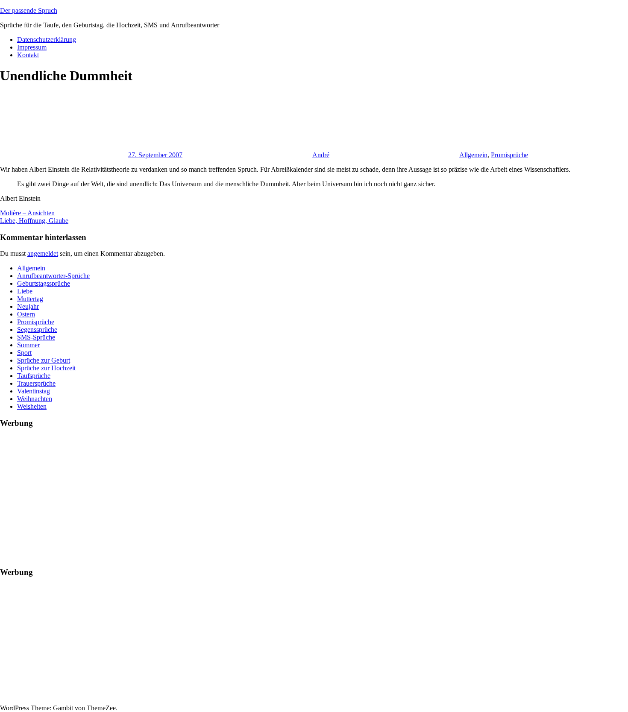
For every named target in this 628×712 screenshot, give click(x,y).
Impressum (32, 47)
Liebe (24, 291)
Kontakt (28, 55)
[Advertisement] (256, 496)
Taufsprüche (33, 375)
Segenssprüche (37, 329)
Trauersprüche (36, 383)
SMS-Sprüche (36, 337)
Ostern (26, 314)
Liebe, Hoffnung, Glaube (34, 220)
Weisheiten (32, 406)
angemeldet (42, 253)
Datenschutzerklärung (46, 39)
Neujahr (28, 306)
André (320, 154)
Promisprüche (509, 154)
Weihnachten (34, 398)
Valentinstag (33, 391)
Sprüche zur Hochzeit (46, 368)
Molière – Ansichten (27, 213)
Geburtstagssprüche (43, 283)
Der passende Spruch (28, 10)
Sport (24, 352)
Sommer (28, 345)
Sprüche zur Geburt (43, 360)
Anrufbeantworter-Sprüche (53, 275)
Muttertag (30, 298)
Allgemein (473, 154)
